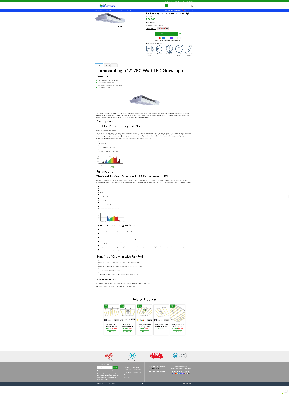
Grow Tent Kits (99, 10)
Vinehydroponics (106, 384)
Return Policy (127, 369)
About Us (167, 1)
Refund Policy (137, 369)
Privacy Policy (99, 371)
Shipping (107, 65)
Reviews (114, 65)
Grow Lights (109, 10)
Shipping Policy (137, 372)
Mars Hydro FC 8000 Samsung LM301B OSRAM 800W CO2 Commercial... (144, 326)
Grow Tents (118, 10)
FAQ (183, 1)
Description (99, 65)
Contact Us (176, 1)
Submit (115, 367)
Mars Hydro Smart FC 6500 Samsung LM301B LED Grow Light (177, 326)
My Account (189, 1)
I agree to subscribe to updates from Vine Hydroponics (107, 371)
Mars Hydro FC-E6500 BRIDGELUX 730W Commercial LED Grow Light (161, 326)
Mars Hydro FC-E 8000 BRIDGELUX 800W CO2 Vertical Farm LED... (111, 326)
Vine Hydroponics (144, 384)
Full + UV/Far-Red (163, 28)
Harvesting (128, 10)
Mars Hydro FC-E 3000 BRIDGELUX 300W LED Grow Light (128, 326)
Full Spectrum (151, 28)
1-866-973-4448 (188, 10)
